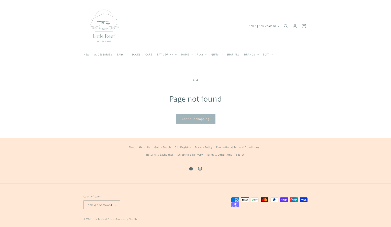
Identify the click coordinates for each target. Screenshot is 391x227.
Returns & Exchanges (160, 154)
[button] (121, 54)
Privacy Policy (203, 147)
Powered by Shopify (126, 219)
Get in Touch (162, 147)
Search (240, 154)
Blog (132, 147)
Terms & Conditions (219, 154)
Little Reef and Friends (104, 219)
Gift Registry (183, 147)
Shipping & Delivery (190, 154)
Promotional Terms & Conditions (237, 147)
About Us (144, 147)
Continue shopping (195, 119)
